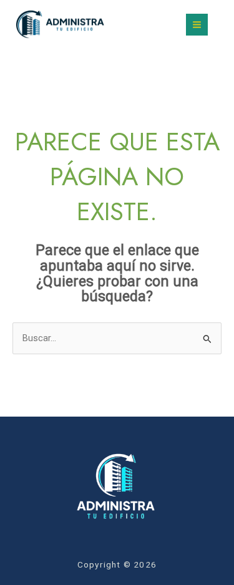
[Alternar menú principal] (197, 25)
